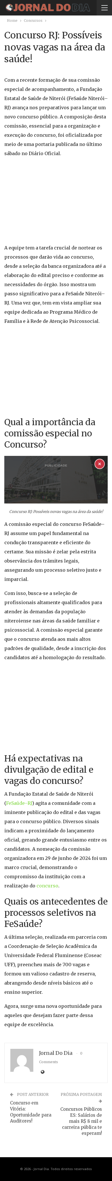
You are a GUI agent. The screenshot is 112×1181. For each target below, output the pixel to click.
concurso (47, 886)
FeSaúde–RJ (19, 803)
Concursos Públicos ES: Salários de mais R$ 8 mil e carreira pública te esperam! (81, 1121)
